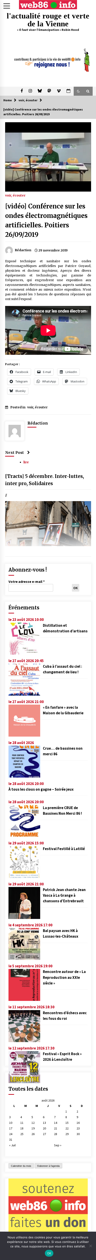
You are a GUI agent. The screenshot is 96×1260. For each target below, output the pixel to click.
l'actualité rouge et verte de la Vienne (48, 19)
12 (33, 1123)
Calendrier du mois (21, 1166)
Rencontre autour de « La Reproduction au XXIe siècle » (64, 977)
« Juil (12, 1145)
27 (44, 1134)
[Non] (90, 1246)
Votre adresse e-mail (26, 581)
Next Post (14, 452)
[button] (78, 91)
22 (67, 1128)
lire (26, 462)
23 (78, 1128)
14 (55, 1123)
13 (44, 1123)
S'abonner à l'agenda (48, 1166)
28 (55, 1134)
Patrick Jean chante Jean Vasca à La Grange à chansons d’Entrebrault (64, 895)
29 (67, 1134)
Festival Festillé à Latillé (64, 848)
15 (67, 1123)
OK (49, 1253)
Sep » (57, 1145)
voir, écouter (15, 195)
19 (33, 1128)
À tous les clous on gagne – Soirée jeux (41, 789)
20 (44, 1128)
